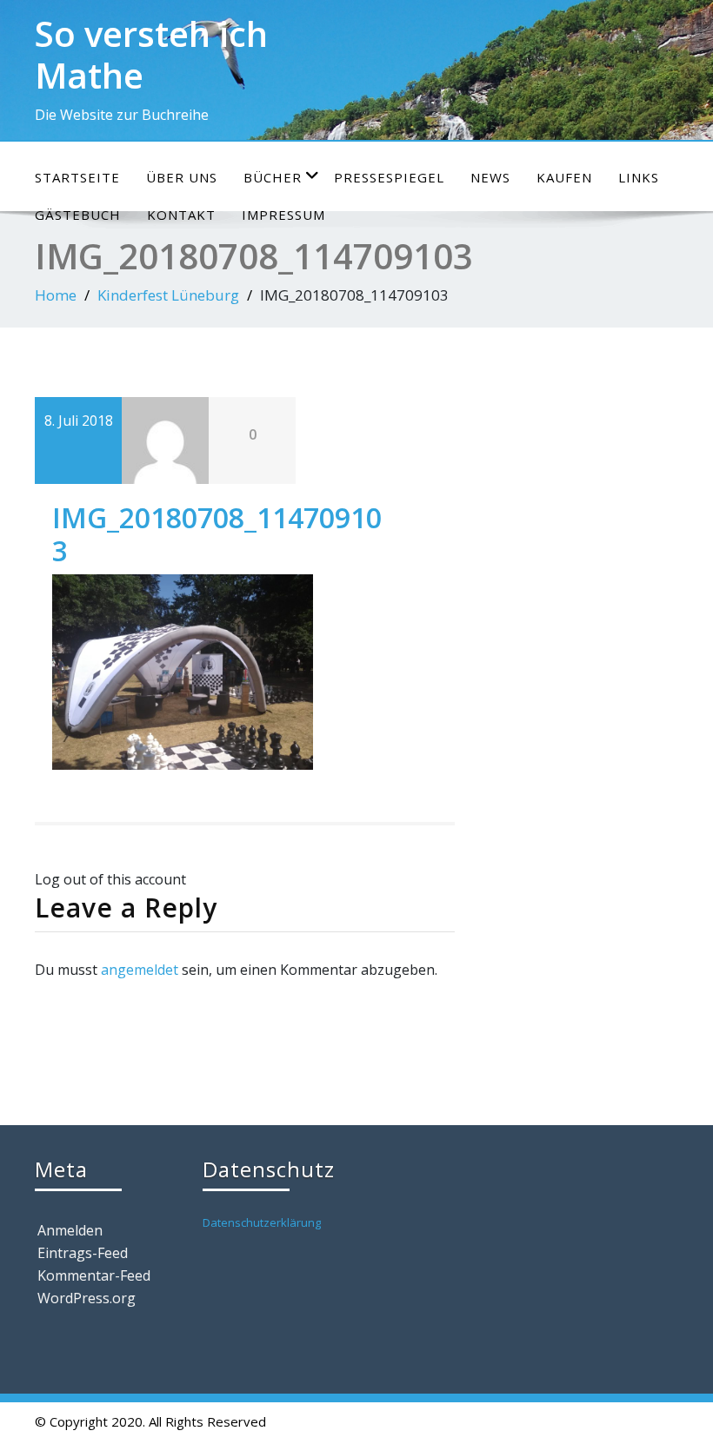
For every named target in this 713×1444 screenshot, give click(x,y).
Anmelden (70, 1230)
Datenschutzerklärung (262, 1222)
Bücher (272, 177)
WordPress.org (86, 1298)
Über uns (181, 177)
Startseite (77, 177)
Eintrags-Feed (82, 1252)
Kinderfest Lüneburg (168, 295)
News (490, 177)
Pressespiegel (389, 177)
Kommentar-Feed (93, 1275)
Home (56, 295)
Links (638, 177)
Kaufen (564, 177)
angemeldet (139, 969)
